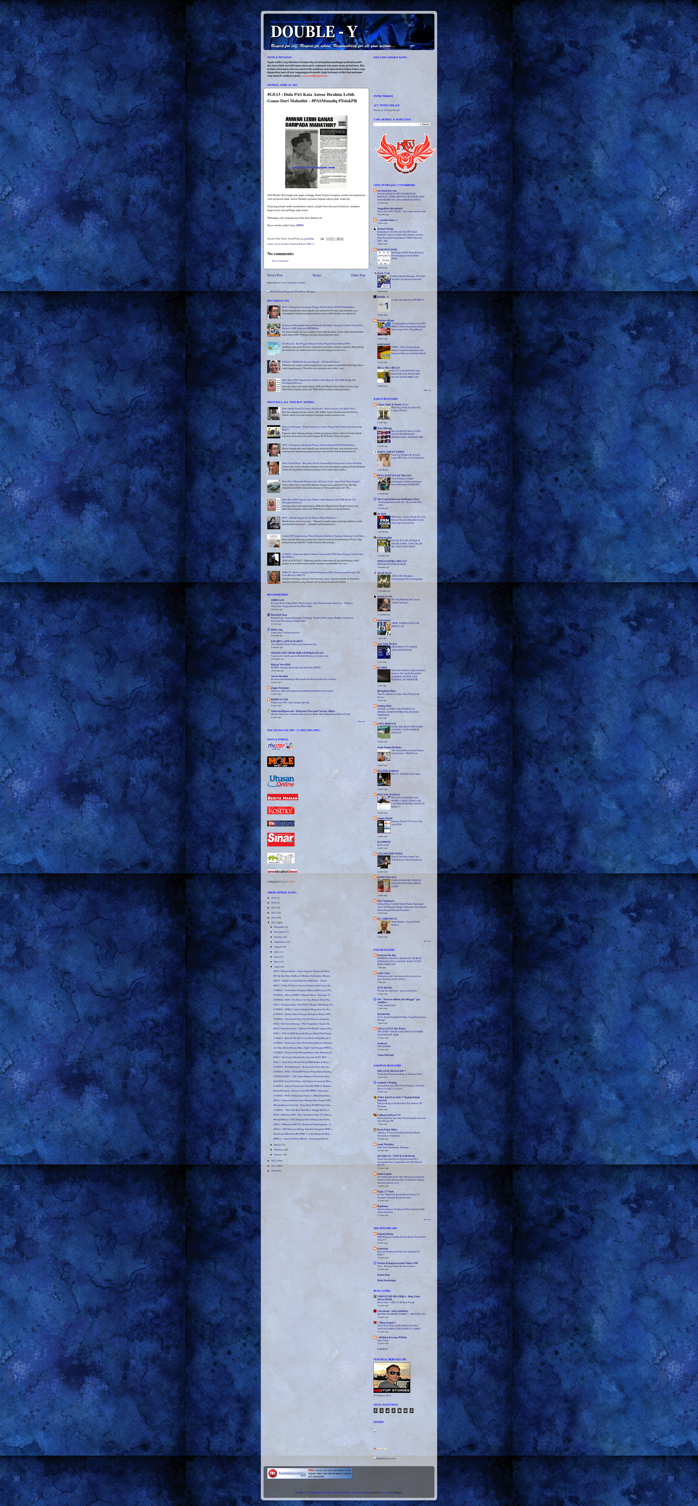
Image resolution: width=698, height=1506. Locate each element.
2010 (274, 1170)
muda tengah (384, 1174)
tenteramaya (384, 620)
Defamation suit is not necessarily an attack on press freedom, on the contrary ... (399, 977)
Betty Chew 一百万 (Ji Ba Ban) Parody (395, 1302)
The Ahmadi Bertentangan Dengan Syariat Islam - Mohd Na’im (407, 752)
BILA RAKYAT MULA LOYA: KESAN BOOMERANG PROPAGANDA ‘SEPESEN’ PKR (407, 434)
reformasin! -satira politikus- (393, 1311)
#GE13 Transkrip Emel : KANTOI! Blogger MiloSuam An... (303, 1004)
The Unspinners (385, 901)
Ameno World (384, 818)
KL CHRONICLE (387, 918)
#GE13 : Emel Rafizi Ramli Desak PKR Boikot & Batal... (301, 1062)
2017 (274, 907)
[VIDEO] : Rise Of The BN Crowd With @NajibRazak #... (302, 1038)
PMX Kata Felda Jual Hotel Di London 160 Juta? (405, 409)
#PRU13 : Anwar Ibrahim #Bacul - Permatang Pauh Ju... (301, 1138)
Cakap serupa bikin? (386, 1005)
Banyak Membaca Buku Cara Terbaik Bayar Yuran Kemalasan (406, 858)
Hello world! (383, 844)
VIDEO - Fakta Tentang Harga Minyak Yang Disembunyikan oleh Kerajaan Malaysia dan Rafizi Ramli (408, 350)
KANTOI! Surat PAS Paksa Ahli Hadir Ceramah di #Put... (302, 1081)
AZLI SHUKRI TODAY (390, 853)
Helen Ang (276, 629)
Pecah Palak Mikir (387, 1129)
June (276, 956)
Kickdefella (383, 1014)
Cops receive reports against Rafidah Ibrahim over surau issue (299, 655)
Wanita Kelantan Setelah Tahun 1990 (397, 1263)
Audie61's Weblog (387, 1082)
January (278, 1154)
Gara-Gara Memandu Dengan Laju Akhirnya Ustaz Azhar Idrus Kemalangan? (321, 481)
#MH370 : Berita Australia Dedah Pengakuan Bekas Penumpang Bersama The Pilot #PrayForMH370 (321, 574)
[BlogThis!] (331, 239)
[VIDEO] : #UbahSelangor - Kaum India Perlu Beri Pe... (301, 1066)
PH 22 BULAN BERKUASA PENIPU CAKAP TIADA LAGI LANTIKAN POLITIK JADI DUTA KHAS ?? (408, 802)
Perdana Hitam (385, 320)
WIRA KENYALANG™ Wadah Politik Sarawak (398, 1099)
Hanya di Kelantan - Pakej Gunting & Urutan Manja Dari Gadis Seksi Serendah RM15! (322, 428)
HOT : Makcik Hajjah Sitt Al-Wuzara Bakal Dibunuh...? (310, 517)
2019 (274, 897)
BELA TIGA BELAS (388, 368)
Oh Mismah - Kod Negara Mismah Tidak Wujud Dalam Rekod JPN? (316, 343)
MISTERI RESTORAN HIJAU (391, 564)
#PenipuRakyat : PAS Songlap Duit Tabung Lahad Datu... (302, 1119)
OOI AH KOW (384, 1046)
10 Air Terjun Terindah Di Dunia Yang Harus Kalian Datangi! (401, 1018)
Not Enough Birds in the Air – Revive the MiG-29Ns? (400, 503)
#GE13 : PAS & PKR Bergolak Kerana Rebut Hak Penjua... (303, 1033)
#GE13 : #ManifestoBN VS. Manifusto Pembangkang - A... (303, 1124)
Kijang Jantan (385, 1234)
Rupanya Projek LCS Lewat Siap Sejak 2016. (406, 823)
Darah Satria (384, 573)
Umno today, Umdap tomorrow (285, 632)
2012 (274, 1160)
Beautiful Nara (279, 615)
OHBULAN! (278, 600)
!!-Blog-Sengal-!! (386, 1322)
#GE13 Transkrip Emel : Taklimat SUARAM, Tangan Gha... (303, 1028)
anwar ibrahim (281, 243)
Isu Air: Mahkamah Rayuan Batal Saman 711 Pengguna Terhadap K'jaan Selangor (398, 1196)
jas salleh (382, 667)
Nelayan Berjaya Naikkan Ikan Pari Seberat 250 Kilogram (399, 1105)
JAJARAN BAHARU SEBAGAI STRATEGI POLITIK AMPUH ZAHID (406, 883)
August (278, 946)
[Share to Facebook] (338, 239)
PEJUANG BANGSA (388, 794)
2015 (274, 912)
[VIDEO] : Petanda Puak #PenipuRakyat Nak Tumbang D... (303, 1052)
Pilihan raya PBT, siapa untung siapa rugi (290, 702)
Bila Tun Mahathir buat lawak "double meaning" (405, 601)
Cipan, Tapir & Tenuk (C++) (392, 404)
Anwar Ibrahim (279, 676)
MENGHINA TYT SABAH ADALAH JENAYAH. (404, 648)
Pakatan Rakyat (298, 243)
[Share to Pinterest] (342, 239)
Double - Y (383, 297)
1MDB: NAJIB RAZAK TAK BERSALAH (405, 624)
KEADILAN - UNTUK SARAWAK (396, 1156)
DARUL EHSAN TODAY (391, 452)
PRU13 (310, 243)
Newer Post (275, 275)
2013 (274, 922)
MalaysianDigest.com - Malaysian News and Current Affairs (303, 711)
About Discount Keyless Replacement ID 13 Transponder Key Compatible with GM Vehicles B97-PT (399, 1161)
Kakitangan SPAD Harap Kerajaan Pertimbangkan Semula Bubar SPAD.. (407, 255)
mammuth (375, 1492)
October (278, 936)
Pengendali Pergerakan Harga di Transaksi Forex (399, 1074)
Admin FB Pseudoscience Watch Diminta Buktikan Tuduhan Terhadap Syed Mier (323, 535)
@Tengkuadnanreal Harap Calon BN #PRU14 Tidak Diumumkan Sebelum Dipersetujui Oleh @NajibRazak (408, 326)
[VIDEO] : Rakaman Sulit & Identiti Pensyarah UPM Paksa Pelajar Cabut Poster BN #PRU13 (322, 555)
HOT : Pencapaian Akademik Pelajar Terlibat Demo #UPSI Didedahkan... (319, 307)
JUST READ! (384, 987)
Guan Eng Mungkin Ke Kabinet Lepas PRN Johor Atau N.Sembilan (407, 456)
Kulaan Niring (385, 229)
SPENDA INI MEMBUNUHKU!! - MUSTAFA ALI (401, 1313)
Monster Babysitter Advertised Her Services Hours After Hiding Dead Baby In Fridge (310, 714)
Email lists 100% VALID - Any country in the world (401, 211)
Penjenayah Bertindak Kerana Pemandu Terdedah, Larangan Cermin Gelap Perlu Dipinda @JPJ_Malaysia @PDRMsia (322, 327)
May (276, 961)
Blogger (398, 1492)
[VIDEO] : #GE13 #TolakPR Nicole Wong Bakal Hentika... (303, 1071)
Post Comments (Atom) (293, 282)
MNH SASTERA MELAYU (392, 561)
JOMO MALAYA (386, 877)
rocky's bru (383, 973)
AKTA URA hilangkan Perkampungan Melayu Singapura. (407, 577)
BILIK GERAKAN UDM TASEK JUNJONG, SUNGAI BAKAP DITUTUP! (407, 729)
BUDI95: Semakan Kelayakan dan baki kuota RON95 (296, 667)
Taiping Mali (384, 706)
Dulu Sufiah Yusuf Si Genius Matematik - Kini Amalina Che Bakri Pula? (318, 408)
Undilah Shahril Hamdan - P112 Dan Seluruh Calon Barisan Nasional (408, 277)
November (279, 931)
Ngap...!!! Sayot (385, 1191)
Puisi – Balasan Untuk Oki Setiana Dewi (396, 1266)
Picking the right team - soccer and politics (397, 990)
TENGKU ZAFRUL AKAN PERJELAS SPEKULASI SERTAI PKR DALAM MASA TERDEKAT (398, 711)
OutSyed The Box (386, 955)
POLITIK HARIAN (388, 771)
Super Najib (382, 1340)
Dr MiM (381, 514)
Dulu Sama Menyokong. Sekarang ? (393, 1147)
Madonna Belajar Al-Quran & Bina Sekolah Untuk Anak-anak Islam (400, 1210)
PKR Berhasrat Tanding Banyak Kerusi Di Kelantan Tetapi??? (401, 1238)
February (279, 1149)
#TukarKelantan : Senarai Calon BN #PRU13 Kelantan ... (301, 1090)
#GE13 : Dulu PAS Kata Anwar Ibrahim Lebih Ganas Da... (302, 985)
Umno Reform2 (385, 1055)
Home (317, 275)
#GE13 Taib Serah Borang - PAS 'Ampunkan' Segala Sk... (302, 1023)
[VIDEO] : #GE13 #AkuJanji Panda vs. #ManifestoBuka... (302, 1095)
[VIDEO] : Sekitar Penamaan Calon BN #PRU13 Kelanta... (303, 1086)
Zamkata (382, 1043)
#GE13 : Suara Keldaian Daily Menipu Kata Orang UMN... (302, 1100)
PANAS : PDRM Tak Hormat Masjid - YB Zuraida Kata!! (311, 361)
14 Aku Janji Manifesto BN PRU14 (407, 299)
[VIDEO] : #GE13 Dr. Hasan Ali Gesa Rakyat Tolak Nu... (302, 999)
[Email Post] (321, 238)
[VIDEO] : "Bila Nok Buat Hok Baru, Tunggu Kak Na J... (302, 1110)
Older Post (358, 275)
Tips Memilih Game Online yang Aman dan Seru (294, 644)
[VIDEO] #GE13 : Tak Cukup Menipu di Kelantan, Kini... (302, 1076)
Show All (361, 721)
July (276, 951)
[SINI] (299, 225)
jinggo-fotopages (280, 688)
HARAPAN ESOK (387, 249)
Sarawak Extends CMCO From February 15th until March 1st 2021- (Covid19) (400, 1087)
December (279, 926)
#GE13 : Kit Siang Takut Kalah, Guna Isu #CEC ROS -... (301, 1057)
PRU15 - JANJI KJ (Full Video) (405, 773)
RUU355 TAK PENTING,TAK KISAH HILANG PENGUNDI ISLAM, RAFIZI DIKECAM (405, 373)
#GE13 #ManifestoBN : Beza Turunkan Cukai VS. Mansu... (302, 1114)
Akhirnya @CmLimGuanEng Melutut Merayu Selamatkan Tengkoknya (398, 1134)
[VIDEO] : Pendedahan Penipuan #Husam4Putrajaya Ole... (303, 990)
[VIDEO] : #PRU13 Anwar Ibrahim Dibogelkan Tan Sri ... (302, 1009)
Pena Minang (384, 428)
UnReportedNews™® (389, 1115)
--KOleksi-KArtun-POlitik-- (392, 1337)
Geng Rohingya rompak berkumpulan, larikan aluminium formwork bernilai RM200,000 (406, 481)
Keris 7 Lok (383, 273)
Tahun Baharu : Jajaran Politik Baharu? (405, 923)
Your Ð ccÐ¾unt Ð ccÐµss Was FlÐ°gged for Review (398, 695)
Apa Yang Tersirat (387, 644)
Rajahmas (382, 1206)
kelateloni (382, 1248)
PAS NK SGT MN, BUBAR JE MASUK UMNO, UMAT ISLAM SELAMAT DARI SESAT (406, 543)
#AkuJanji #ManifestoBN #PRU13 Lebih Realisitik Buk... (302, 1133)
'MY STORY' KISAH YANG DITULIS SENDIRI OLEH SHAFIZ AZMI (400, 1033)
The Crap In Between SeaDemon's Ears (398, 499)
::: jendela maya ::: (387, 220)
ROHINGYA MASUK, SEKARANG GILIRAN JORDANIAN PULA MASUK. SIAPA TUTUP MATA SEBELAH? (399, 961)
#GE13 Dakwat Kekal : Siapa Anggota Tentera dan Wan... (302, 971)
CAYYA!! (382, 1349)
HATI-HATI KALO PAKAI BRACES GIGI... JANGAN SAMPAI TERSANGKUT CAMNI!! (399, 1327)
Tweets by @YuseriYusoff (386, 110)
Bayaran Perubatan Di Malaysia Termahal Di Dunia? (398, 1253)
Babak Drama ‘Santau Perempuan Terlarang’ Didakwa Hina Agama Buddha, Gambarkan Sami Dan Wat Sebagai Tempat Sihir (312, 619)
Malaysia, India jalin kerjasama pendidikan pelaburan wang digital (302, 690)
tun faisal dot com (387, 191)
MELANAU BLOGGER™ (391, 1071)
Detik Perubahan (386, 1280)
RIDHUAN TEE (279, 699)
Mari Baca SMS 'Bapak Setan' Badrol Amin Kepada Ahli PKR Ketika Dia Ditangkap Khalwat (319, 381)
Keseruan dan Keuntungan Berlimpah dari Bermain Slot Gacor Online (303, 679)
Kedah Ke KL (384, 596)
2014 (274, 917)
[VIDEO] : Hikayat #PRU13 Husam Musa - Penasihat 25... (302, 995)
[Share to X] (335, 239)
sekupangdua (384, 537)
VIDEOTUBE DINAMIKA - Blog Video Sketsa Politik (398, 1298)
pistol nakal (383, 344)
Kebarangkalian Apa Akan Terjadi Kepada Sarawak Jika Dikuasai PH (401, 1119)
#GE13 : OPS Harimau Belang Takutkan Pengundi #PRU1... (303, 1129)
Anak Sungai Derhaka (389, 747)
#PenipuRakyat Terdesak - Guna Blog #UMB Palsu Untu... (302, 1105)
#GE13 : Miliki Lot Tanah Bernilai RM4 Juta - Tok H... (300, 980)
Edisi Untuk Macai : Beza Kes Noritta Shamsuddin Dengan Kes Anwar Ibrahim (322, 463)
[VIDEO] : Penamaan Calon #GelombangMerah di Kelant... (303, 1042)
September (280, 941)
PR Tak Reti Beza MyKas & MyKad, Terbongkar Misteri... (302, 975)
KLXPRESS (384, 842)
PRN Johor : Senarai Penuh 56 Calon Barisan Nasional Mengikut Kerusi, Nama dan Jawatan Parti (408, 519)
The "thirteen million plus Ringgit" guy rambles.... (398, 1000)
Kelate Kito (383, 1275)
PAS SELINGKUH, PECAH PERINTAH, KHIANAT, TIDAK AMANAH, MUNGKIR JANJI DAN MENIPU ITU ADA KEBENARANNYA (400, 196)
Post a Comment (280, 260)
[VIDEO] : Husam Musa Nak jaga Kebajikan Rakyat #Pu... (302, 1014)
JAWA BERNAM (386, 723)
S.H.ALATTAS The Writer (391, 1028)
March (277, 1144)
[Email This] (328, 239)
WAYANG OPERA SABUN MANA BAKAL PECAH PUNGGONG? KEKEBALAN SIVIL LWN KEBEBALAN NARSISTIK (408, 675)
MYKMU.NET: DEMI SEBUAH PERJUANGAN (297, 653)
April (277, 966)
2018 (274, 902)
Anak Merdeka (385, 1144)
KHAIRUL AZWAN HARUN (287, 641)
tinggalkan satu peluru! (390, 208)
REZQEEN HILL (386, 691)
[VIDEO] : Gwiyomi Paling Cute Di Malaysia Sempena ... (302, 1019)
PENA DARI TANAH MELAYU (394, 475)
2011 (274, 1165)
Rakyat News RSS (280, 664)
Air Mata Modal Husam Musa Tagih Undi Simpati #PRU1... (303, 1047)
